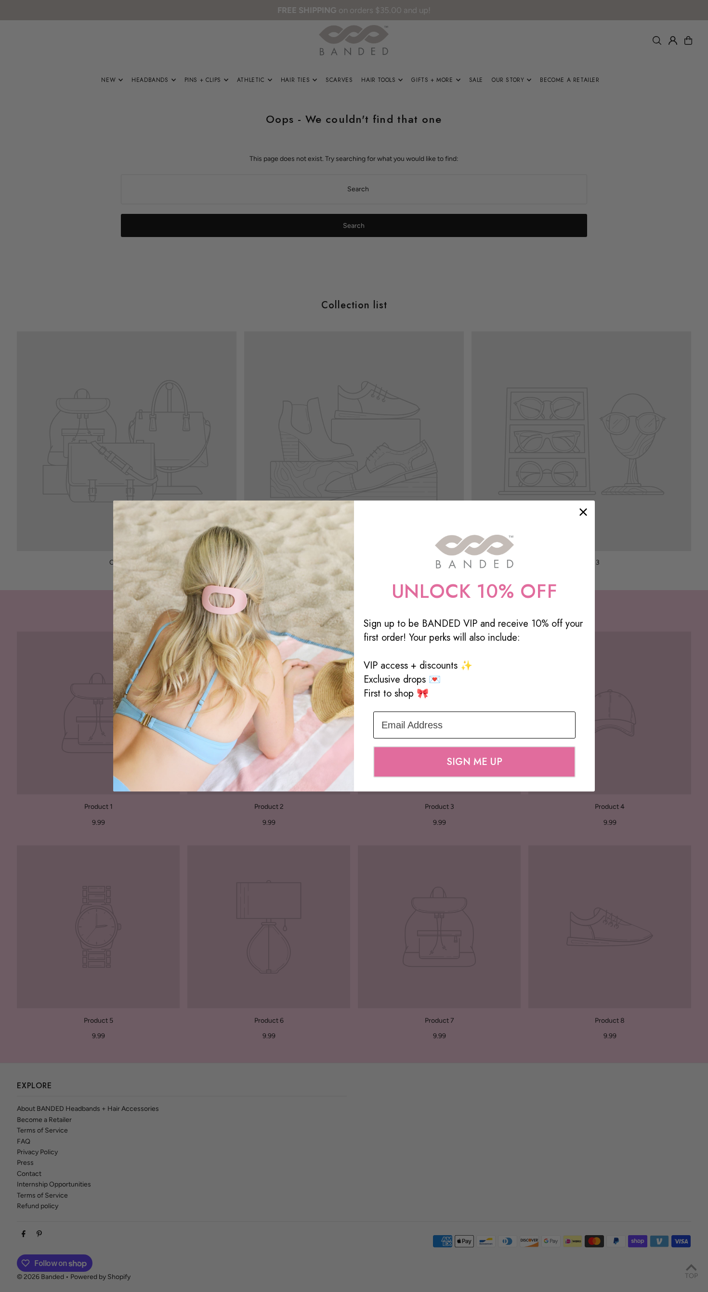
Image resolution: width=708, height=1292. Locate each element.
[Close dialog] (583, 512)
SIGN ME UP (474, 762)
